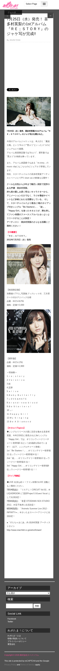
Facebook (12, 619)
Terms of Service (28, 665)
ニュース (12, 12)
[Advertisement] (29, 63)
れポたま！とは (14, 636)
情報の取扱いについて (17, 638)
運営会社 (11, 644)
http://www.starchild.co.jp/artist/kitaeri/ (24, 530)
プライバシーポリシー (17, 641)
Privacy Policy (10, 665)
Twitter (10, 622)
